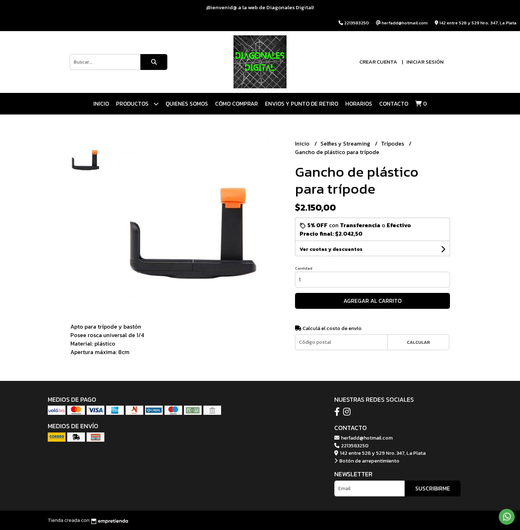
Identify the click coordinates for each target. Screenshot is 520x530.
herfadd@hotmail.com (366, 438)
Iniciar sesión (425, 62)
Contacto (393, 103)
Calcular (418, 342)
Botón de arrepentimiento (368, 461)
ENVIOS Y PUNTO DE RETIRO (301, 103)
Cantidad (303, 268)
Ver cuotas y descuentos (331, 249)
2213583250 (354, 445)
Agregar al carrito (372, 300)
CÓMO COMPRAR (236, 103)
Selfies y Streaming (345, 143)
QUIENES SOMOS (187, 103)
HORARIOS (358, 103)
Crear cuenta (378, 62)
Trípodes (393, 143)
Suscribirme (432, 488)
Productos (133, 103)
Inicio (101, 103)
